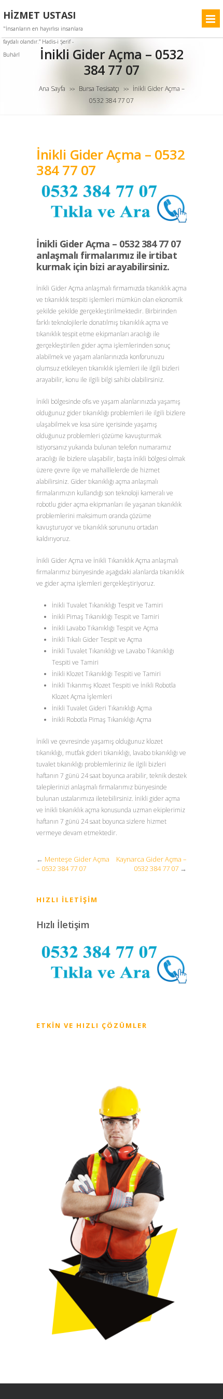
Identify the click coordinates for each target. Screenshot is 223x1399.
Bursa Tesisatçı (99, 88)
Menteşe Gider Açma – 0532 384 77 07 (72, 863)
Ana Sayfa (52, 88)
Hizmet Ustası (39, 15)
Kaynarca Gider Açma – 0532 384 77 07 (151, 863)
